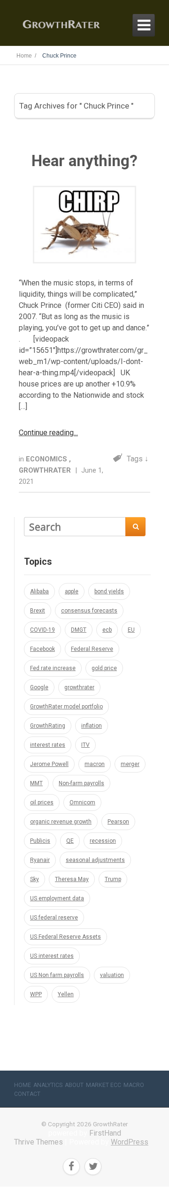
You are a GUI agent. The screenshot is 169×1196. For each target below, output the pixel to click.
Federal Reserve (92, 649)
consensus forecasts (89, 610)
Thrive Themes (38, 1142)
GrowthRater (46, 470)
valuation (112, 975)
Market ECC (103, 1085)
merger (130, 764)
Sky (34, 879)
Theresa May (72, 879)
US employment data (57, 898)
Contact (27, 1094)
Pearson (118, 821)
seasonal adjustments (95, 860)
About (74, 1085)
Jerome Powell (49, 764)
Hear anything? (84, 161)
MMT (36, 783)
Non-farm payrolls (81, 783)
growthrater (79, 687)
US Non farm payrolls (57, 975)
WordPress (129, 1142)
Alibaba (39, 591)
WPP (36, 994)
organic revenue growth (61, 821)
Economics (47, 459)
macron (94, 764)
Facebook (42, 649)
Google (39, 687)
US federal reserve (54, 917)
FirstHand (105, 1133)
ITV (85, 745)
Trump (113, 879)
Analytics (47, 1085)
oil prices (42, 802)
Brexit (37, 610)
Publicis (40, 841)
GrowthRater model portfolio (66, 706)
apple (71, 591)
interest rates (47, 745)
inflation (91, 725)
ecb (107, 630)
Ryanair (40, 860)
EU (131, 630)
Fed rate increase (53, 668)
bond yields (109, 591)
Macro (133, 1085)
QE (70, 841)
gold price (104, 668)
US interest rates (52, 956)
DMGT (78, 630)
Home (22, 1085)
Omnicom (82, 802)
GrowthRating (47, 725)
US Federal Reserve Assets (65, 936)
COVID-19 (42, 630)
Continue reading (46, 432)
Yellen (66, 994)
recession (103, 841)
